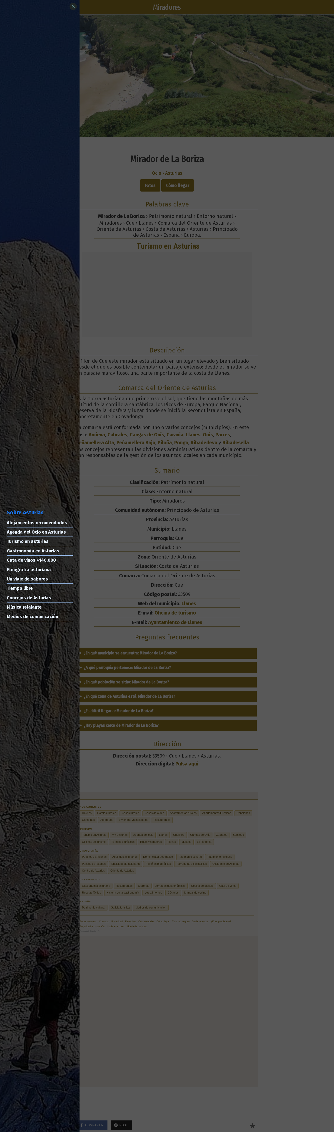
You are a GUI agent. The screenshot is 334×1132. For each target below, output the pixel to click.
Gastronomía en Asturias (33, 551)
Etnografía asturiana (29, 569)
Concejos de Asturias (29, 597)
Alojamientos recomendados (37, 522)
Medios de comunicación (32, 616)
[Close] (73, 6)
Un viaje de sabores (27, 579)
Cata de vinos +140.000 (31, 560)
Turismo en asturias (28, 541)
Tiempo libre (20, 588)
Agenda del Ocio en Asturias (36, 532)
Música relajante (24, 607)
